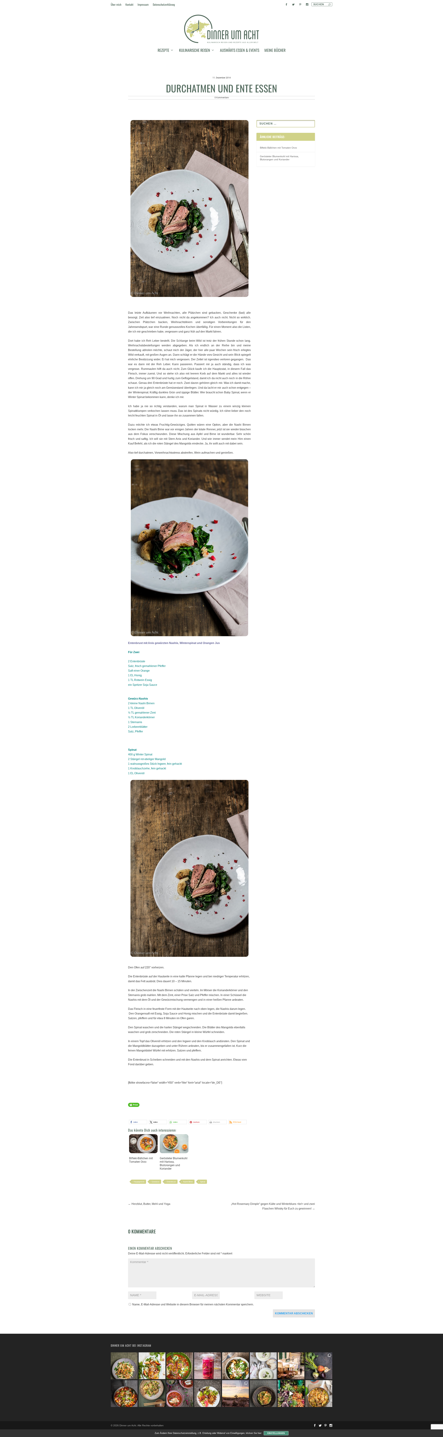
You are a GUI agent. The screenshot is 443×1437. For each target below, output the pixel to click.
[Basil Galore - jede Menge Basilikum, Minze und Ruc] (152, 1365)
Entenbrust (171, 1182)
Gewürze (155, 1182)
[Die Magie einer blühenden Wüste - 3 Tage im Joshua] (235, 1393)
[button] (138, 1122)
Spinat (202, 1182)
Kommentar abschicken (294, 1313)
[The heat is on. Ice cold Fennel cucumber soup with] (263, 1365)
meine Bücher (275, 51)
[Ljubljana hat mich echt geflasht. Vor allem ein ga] (291, 1365)
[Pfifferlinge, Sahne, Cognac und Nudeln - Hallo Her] (124, 1365)
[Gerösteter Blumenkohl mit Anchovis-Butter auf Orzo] (263, 1393)
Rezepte (163, 51)
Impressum (143, 4)
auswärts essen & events (239, 51)
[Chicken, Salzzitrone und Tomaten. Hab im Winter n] (179, 1393)
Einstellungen (276, 1433)
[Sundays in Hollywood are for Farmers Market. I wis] (291, 1393)
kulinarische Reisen (194, 51)
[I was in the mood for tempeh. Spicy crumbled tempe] (207, 1393)
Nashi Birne (188, 1182)
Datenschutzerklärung (164, 4)
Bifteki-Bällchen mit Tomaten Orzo (141, 1160)
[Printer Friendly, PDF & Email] (133, 1106)
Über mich (116, 4)
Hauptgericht (139, 1182)
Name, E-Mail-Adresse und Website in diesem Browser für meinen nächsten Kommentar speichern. (193, 1304)
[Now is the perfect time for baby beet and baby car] (318, 1365)
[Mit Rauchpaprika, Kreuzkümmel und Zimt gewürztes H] (179, 1365)
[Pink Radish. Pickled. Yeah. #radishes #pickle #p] (207, 1365)
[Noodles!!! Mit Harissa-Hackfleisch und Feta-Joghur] (235, 1365)
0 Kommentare (222, 97)
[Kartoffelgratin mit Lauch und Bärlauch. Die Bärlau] (318, 1393)
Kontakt (129, 4)
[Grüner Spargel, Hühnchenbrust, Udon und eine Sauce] (152, 1393)
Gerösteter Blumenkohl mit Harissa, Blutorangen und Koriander (173, 1163)
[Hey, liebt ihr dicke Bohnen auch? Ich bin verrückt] (124, 1393)
